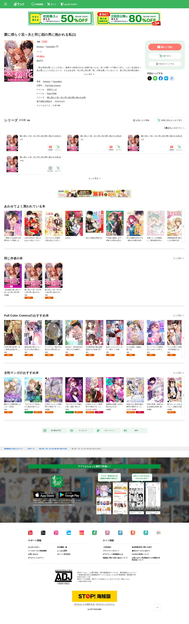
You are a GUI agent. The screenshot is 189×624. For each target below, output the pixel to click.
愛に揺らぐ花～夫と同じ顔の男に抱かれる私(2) (101, 136)
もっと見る (177, 258)
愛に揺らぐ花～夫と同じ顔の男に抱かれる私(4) (40, 157)
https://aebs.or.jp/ (85, 581)
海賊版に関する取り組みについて (115, 558)
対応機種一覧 (62, 547)
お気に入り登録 (142, 120)
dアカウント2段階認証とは (113, 554)
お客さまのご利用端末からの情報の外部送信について (146, 559)
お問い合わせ (33, 554)
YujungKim (50, 46)
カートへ (167, 56)
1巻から (168, 128)
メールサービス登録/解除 (37, 551)
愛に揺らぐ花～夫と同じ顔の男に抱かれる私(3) (161, 136)
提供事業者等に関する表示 (142, 547)
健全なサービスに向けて (141, 551)
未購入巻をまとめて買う (171, 120)
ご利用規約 (107, 547)
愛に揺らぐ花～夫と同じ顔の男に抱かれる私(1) (40, 136)
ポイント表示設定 (63, 554)
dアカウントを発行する (84, 604)
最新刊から (179, 128)
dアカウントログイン (36, 558)
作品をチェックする (166, 64)
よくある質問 (62, 551)
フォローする (57, 46)
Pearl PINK (52, 93)
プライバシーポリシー (111, 551)
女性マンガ (52, 89)
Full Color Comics (53, 85)
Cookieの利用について (140, 554)
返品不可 (40, 61)
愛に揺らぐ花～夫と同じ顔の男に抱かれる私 (66, 97)
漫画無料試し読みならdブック (13, 448)
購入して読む (167, 47)
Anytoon (40, 46)
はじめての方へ (34, 547)
